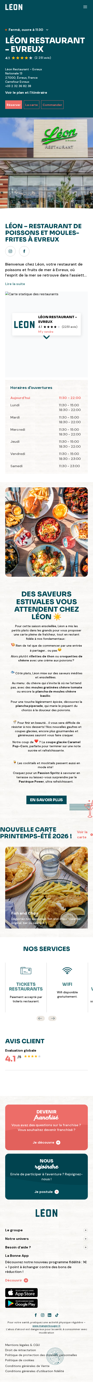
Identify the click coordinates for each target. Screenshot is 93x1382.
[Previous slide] (41, 1018)
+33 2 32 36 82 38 (18, 86)
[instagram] (10, 251)
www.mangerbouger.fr (46, 1326)
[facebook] (24, 251)
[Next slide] (52, 1018)
